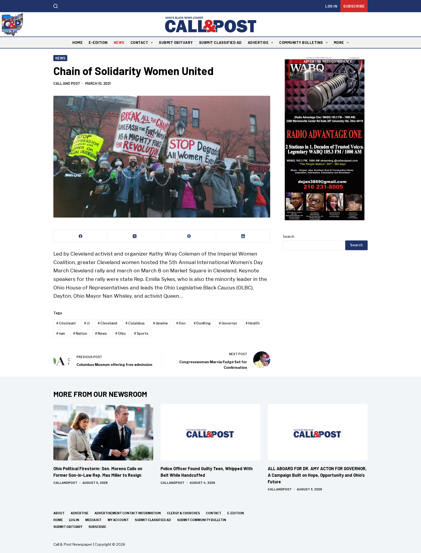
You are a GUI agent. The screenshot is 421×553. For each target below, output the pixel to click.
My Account (118, 520)
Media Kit (93, 520)
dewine (160, 323)
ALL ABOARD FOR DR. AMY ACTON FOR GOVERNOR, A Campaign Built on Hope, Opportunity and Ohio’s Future (317, 475)
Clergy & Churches (183, 513)
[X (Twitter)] (135, 236)
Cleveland (107, 323)
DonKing (202, 323)
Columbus (135, 323)
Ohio (120, 333)
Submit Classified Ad (220, 42)
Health (252, 323)
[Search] (55, 6)
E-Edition (98, 42)
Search (288, 236)
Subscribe (354, 6)
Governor (228, 323)
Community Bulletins (301, 42)
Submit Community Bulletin (201, 520)
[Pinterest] (189, 236)
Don (180, 323)
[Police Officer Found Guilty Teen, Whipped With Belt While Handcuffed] (210, 432)
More (339, 42)
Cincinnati (66, 323)
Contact (139, 42)
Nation (80, 333)
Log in (331, 6)
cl (87, 323)
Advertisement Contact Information (128, 513)
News (119, 42)
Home (77, 42)
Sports (141, 333)
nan (60, 333)
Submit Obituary (176, 42)
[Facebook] (81, 236)
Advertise (258, 42)
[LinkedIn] (243, 236)
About (59, 513)
